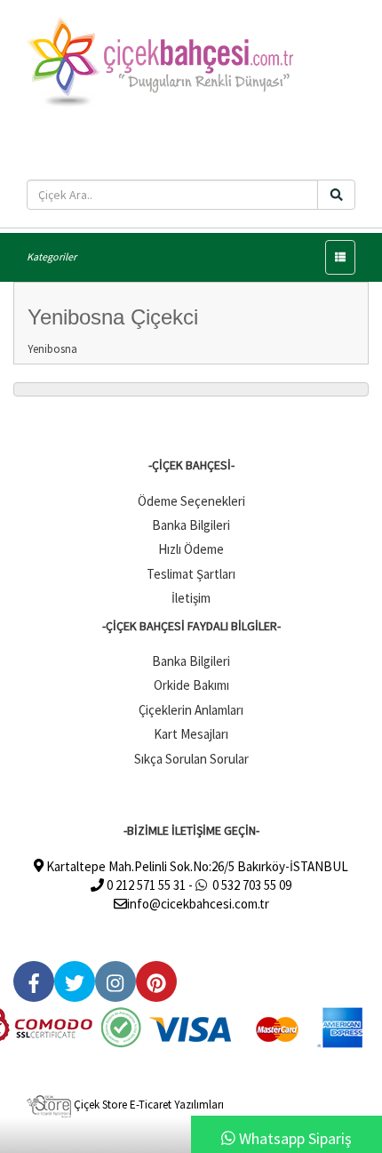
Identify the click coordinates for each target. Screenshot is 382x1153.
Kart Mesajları (191, 733)
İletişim (191, 597)
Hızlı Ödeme (191, 548)
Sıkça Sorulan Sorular (191, 758)
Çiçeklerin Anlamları (191, 709)
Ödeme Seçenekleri (191, 500)
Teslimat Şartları (191, 573)
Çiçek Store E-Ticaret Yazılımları (147, 1104)
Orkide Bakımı (191, 685)
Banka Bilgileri (191, 524)
